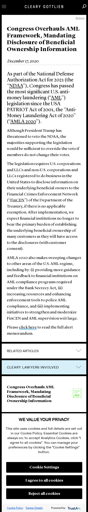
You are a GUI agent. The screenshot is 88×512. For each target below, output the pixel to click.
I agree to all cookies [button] (44, 480)
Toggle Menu (4, 6)
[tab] (44, 351)
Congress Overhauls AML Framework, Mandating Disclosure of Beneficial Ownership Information (30, 394)
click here (28, 328)
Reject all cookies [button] (44, 494)
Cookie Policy (15, 507)
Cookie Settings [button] (44, 467)
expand (78, 350)
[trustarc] (74, 507)
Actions (80, 18)
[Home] (44, 6)
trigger (78, 367)
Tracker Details (34, 507)
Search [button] (84, 6)
